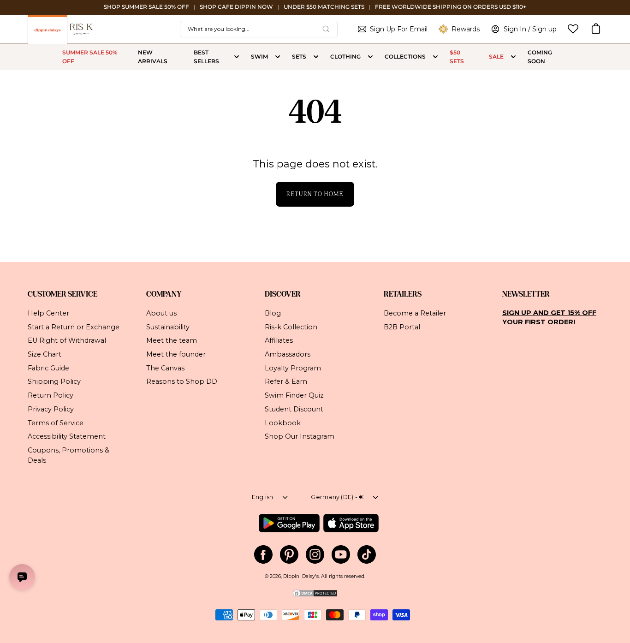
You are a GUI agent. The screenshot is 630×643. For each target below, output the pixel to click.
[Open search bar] (326, 29)
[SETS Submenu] (316, 57)
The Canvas (165, 367)
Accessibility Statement (67, 436)
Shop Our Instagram (299, 436)
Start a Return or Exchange (73, 326)
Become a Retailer (415, 313)
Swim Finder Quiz (294, 395)
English (262, 497)
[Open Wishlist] (573, 29)
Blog (273, 313)
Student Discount (294, 409)
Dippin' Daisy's (301, 576)
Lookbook (283, 422)
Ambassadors (287, 354)
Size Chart (44, 354)
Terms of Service (55, 422)
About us (161, 313)
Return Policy (50, 395)
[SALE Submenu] (513, 57)
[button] (595, 29)
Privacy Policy (51, 409)
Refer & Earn (286, 381)
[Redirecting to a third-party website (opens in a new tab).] (289, 523)
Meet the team (171, 340)
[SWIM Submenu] (277, 57)
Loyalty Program (293, 367)
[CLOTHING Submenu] (370, 57)
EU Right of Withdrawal (67, 340)
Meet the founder (176, 354)
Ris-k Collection (291, 326)
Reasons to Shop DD (181, 381)
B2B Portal (402, 326)
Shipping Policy (54, 381)
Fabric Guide (48, 367)
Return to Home (314, 194)
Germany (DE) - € (337, 497)
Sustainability (168, 326)
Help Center (48, 313)
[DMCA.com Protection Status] (315, 596)
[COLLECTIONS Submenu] (435, 57)
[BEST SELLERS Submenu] (236, 57)
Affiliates (279, 340)
